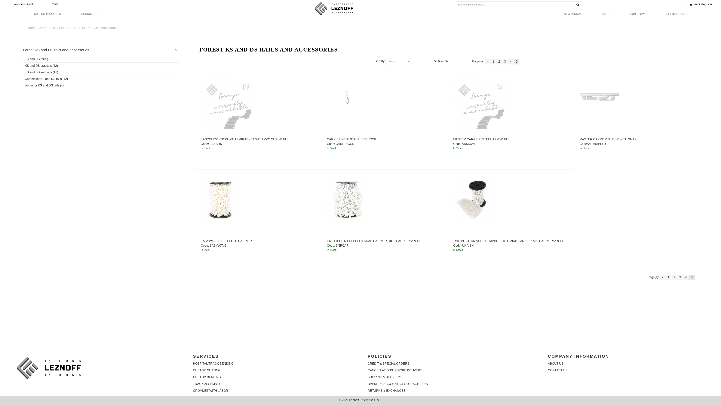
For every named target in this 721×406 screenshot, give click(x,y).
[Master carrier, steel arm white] (510, 106)
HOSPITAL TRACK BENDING (213, 363)
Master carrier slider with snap (608, 139)
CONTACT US (558, 370)
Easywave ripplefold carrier (226, 241)
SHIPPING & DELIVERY (384, 377)
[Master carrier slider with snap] (637, 97)
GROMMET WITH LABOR (210, 390)
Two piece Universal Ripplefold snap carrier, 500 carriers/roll (508, 241)
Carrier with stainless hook (351, 139)
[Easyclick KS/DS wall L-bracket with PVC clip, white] (258, 106)
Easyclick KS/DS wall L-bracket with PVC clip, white (245, 139)
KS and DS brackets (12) (41, 65)
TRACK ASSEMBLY (206, 384)
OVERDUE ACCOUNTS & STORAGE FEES (398, 384)
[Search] (578, 4)
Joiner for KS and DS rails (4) (44, 85)
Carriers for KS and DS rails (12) (46, 78)
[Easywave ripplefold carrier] (258, 199)
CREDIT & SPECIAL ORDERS (388, 363)
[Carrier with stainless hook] (384, 97)
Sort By (380, 61)
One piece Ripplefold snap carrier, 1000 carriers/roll (374, 241)
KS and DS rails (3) (38, 59)
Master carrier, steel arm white (481, 139)
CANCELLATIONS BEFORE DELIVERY (395, 370)
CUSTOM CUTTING (206, 370)
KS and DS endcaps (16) (41, 72)
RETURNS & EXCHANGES (387, 390)
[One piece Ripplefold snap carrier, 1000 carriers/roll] (384, 199)
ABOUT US (555, 363)
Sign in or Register (699, 4)
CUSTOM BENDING (207, 377)
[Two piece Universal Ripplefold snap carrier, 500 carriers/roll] (510, 199)
